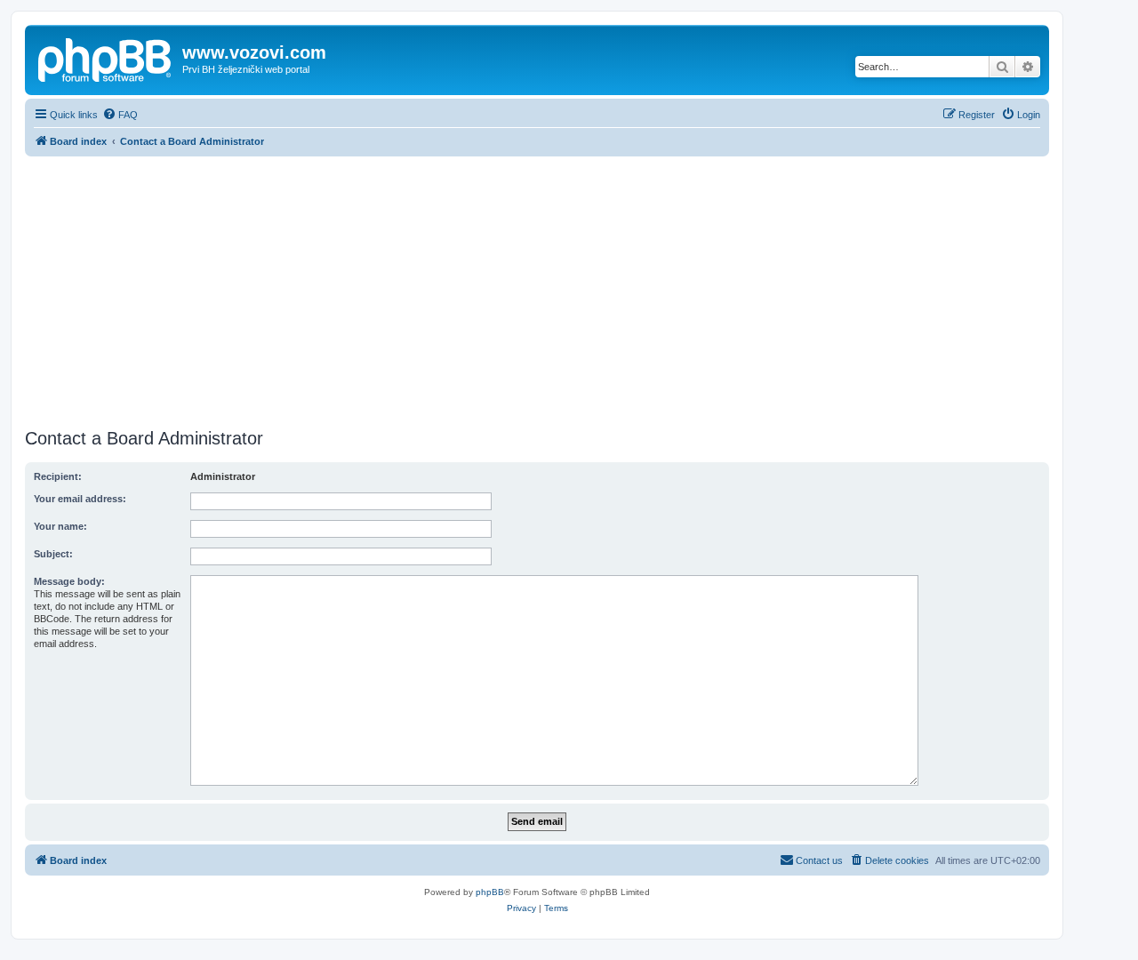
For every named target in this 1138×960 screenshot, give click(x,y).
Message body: (69, 581)
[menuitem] (120, 114)
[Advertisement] (537, 289)
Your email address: (80, 498)
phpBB (490, 892)
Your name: (60, 526)
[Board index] (105, 57)
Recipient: (58, 476)
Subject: (53, 553)
